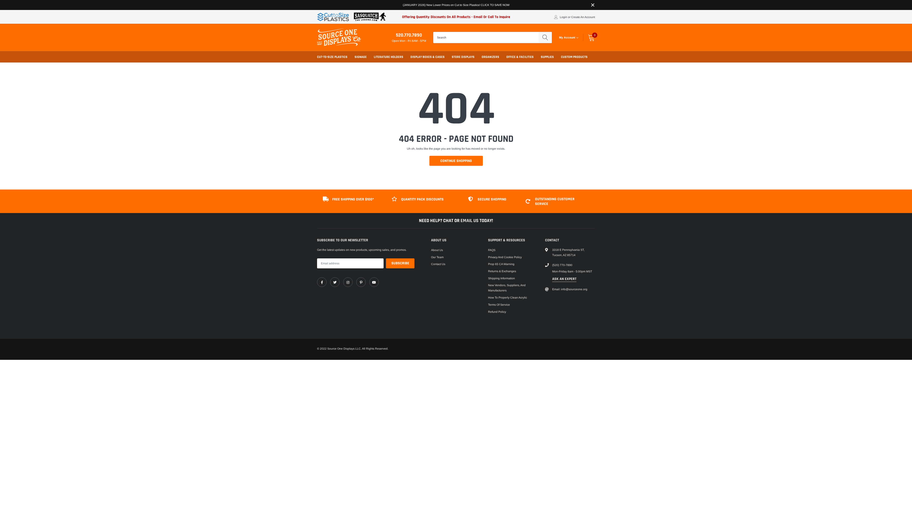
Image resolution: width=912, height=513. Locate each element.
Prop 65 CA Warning (501, 264)
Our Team (437, 257)
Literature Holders (388, 57)
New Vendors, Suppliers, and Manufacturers (507, 288)
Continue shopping (456, 160)
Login (563, 17)
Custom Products (574, 57)
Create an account (583, 17)
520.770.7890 (409, 35)
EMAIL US (470, 221)
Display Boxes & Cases (427, 57)
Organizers (490, 57)
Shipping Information (501, 278)
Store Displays (463, 57)
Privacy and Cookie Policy (505, 257)
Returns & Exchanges (502, 271)
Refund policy (497, 312)
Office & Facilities (520, 57)
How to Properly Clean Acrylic (507, 297)
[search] (545, 37)
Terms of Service (499, 304)
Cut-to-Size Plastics (332, 57)
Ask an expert (564, 278)
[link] (322, 282)
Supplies (547, 57)
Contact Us (438, 264)
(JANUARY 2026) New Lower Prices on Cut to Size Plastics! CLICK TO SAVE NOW (456, 5)
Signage (361, 57)
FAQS (491, 250)
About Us (437, 250)
